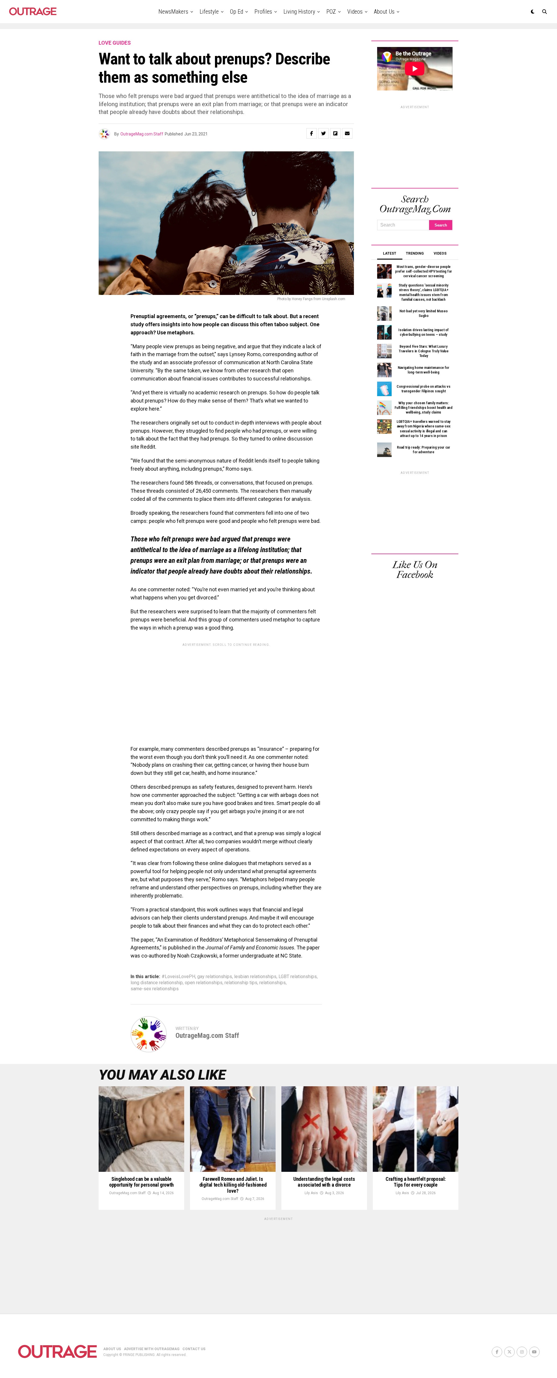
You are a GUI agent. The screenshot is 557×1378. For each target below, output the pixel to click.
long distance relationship (157, 982)
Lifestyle (209, 11)
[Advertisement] (226, 689)
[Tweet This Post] (323, 133)
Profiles (263, 11)
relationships (272, 982)
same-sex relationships (155, 989)
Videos (355, 11)
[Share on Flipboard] (335, 133)
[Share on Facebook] (311, 133)
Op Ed (236, 11)
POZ (331, 11)
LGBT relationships (297, 976)
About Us (384, 11)
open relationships (204, 982)
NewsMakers (173, 11)
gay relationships (214, 976)
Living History (299, 11)
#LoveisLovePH (178, 976)
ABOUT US (112, 1349)
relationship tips (241, 982)
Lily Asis (311, 1193)
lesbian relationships (255, 976)
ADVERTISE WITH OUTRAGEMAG (152, 1349)
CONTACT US (193, 1349)
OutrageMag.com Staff (141, 134)
